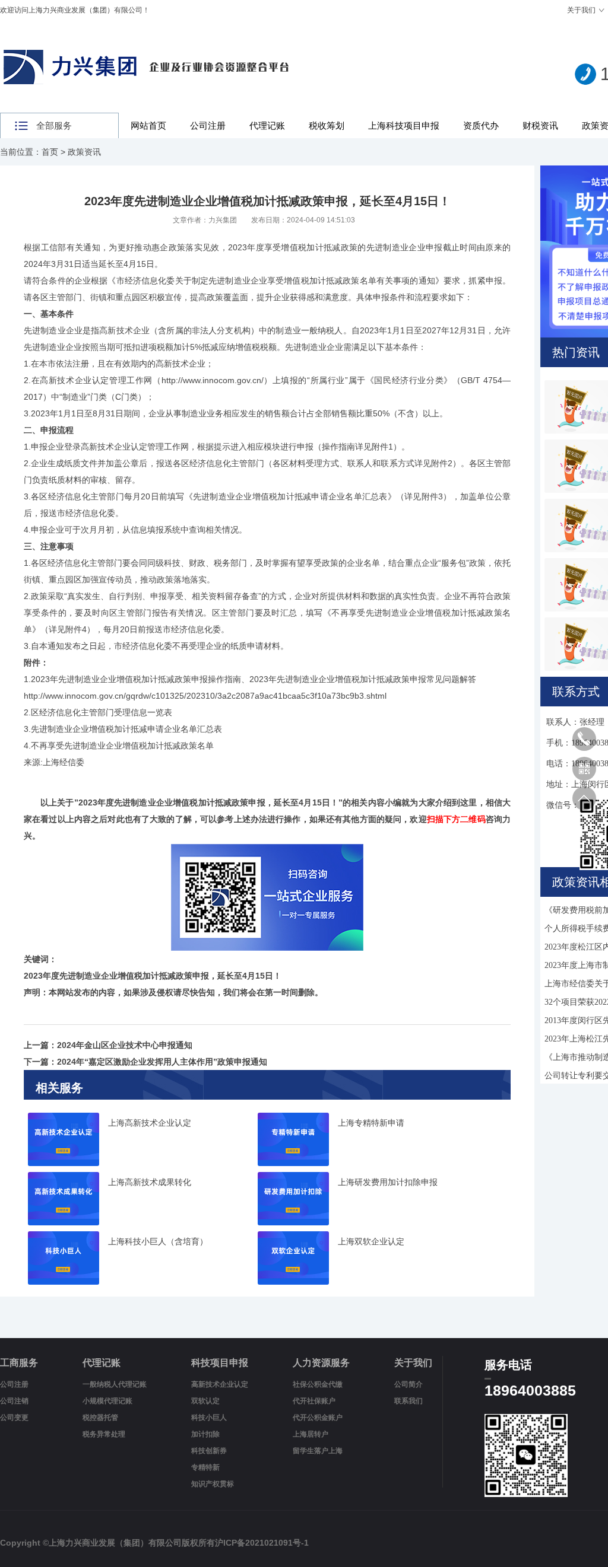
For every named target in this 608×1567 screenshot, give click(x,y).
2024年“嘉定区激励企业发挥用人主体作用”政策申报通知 (162, 1061)
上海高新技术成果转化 (149, 1182)
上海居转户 (310, 1434)
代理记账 (267, 125)
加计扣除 (205, 1434)
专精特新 (205, 1467)
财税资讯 (540, 125)
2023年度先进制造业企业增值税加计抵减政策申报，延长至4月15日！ (208, 802)
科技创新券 (209, 1451)
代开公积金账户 (318, 1417)
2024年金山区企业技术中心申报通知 (124, 1045)
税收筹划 (326, 125)
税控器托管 (100, 1417)
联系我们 (408, 1401)
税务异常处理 (104, 1434)
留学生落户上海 (318, 1451)
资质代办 (481, 125)
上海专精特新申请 (371, 1123)
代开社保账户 (314, 1401)
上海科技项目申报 (403, 125)
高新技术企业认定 (219, 1384)
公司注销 (14, 1401)
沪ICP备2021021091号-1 (262, 1542)
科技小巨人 (209, 1417)
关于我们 (581, 10)
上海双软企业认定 (371, 1241)
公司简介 (408, 1384)
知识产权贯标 (212, 1484)
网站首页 (148, 125)
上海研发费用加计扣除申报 (388, 1182)
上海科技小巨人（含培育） (158, 1241)
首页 (50, 152)
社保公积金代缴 (318, 1384)
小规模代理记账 (107, 1401)
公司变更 (14, 1417)
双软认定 (205, 1401)
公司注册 (208, 125)
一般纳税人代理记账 (115, 1384)
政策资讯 (84, 152)
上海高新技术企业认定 (149, 1123)
